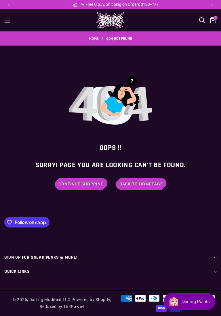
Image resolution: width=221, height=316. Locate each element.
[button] (212, 4)
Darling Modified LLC (50, 299)
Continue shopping (81, 184)
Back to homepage (141, 184)
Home (94, 38)
